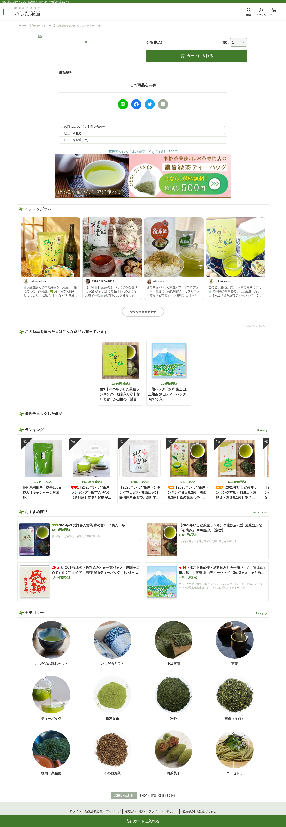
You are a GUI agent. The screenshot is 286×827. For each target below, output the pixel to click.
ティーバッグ (94, 25)
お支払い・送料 (134, 811)
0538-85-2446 (166, 795)
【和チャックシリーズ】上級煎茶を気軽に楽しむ (56, 25)
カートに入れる (200, 56)
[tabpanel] (86, 37)
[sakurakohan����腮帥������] (50, 247)
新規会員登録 (94, 811)
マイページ (113, 811)
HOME (23, 25)
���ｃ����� (143, 311)
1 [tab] (86, 42)
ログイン (75, 811)
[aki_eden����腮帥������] (174, 247)
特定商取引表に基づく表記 (198, 811)
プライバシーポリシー (163, 811)
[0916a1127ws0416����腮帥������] (112, 247)
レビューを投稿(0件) (74, 140)
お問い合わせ (124, 795)
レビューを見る (71, 133)
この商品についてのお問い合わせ (83, 126)
